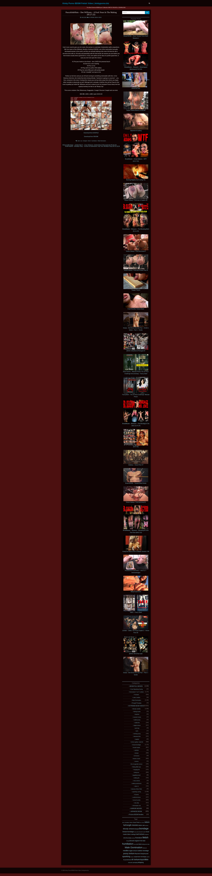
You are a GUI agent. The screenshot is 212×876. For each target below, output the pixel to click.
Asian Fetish (136, 822)
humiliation (94, 140)
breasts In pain (142, 831)
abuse (123, 822)
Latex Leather (136, 697)
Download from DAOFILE (91, 133)
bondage (144, 828)
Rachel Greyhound (141, 853)
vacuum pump (136, 800)
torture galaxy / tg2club (137, 742)
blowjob (85, 140)
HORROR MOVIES (136, 808)
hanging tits (137, 769)
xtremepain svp (137, 805)
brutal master (136, 747)
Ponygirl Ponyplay (136, 703)
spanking (126, 856)
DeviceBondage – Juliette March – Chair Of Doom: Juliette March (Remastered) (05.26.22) (90, 145)
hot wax (142, 841)
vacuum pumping (132, 862)
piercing (137, 728)
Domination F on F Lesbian (137, 692)
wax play (136, 802)
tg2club (147, 856)
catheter (136, 750)
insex (135, 844)
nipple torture (137, 725)
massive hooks (137, 717)
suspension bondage (140, 856)
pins (137, 731)
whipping (141, 862)
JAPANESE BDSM (136, 811)
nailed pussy (137, 719)
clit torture (136, 755)
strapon (131, 856)
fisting (127, 840)
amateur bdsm (129, 822)
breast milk (136, 831)
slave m (137, 786)
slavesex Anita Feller (136, 789)
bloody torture (128, 829)
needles (126, 850)
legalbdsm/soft (136, 775)
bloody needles (137, 708)
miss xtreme (136, 780)
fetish (89, 140)
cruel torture (139, 834)
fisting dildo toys (136, 767)
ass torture (142, 822)
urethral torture (137, 797)
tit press (137, 794)
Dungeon (147, 834)
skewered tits (137, 736)
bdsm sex (80, 140)
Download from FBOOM (91, 136)
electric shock (136, 758)
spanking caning (136, 791)
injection (137, 714)
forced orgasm (135, 841)
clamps (137, 753)
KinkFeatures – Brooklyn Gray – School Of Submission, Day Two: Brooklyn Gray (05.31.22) (92, 146)
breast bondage (136, 744)
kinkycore (136, 772)
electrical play (127, 838)
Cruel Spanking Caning (137, 689)
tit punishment (127, 859)
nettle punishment (136, 783)
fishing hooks (137, 711)
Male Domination (102, 140)
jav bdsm (139, 844)
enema (136, 761)
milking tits (136, 778)
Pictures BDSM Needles (136, 814)
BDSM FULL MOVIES (136, 686)
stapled (137, 739)
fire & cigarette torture (136, 764)
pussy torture (128, 853)
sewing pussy (137, 733)
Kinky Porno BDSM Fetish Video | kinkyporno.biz (86, 3)
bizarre (146, 825)
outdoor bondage (143, 850)
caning (133, 834)
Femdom (136, 694)
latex (148, 844)
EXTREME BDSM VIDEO (95, 17)
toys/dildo (144, 859)
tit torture (136, 859)
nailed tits (137, 722)
